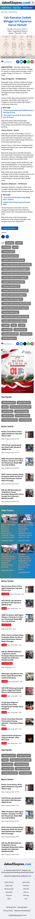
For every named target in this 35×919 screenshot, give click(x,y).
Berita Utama (6, 625)
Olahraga (26, 895)
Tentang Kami (11, 907)
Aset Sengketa (25, 420)
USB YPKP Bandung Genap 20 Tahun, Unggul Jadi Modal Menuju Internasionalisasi (12, 690)
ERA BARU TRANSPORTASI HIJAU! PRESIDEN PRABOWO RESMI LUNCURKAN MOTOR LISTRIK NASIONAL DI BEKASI (24, 562)
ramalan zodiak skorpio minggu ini (15, 308)
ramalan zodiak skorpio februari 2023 (16, 304)
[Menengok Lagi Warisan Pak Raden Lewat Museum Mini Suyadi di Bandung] (29, 677)
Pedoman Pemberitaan (22, 911)
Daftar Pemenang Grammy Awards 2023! (16, 203)
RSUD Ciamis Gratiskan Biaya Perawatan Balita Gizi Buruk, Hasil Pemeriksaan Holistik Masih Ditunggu (12, 477)
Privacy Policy (8, 911)
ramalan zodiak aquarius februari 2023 (16, 265)
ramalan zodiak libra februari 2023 (15, 291)
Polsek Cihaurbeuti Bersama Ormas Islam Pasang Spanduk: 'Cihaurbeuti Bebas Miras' (12, 722)
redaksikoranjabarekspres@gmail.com (17, 876)
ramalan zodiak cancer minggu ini (15, 278)
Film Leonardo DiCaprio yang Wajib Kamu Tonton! (16, 198)
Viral (26, 899)
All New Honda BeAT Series (20, 407)
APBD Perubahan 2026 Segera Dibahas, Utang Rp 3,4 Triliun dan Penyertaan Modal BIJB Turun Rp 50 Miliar (12, 462)
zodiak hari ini (26, 334)
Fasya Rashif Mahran (20, 29)
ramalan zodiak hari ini (11, 286)
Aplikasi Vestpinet (22, 416)
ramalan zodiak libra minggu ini (14, 295)
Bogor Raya (17, 8)
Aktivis (5, 407)
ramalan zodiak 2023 (10, 256)
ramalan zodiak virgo (10, 312)
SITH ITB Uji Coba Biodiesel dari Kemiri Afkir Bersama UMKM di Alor (11, 447)
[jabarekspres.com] (15, 3)
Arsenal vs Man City (10, 420)
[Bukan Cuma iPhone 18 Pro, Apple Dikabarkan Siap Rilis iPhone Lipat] (29, 435)
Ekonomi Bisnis (7, 663)
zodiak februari (20, 330)
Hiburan (26, 892)
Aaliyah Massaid (23, 403)
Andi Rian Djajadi (21, 411)
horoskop (6, 247)
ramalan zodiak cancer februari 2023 (16, 273)
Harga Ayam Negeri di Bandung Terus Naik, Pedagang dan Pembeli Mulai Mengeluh (12, 705)
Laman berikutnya (9, 228)
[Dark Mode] (29, 3)
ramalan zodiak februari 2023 (13, 282)
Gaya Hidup (13, 12)
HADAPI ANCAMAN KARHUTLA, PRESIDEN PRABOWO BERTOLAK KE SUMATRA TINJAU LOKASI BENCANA (8, 531)
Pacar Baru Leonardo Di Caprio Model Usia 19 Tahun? (17, 116)
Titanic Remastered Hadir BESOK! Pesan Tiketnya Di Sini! (18, 111)
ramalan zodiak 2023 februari (13, 260)
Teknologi (5, 594)
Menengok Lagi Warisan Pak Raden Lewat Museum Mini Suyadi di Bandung (12, 676)
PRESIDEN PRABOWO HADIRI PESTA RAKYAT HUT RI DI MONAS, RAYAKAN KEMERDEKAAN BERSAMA (8, 561)
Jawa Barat (9, 892)
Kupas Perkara (6, 8)
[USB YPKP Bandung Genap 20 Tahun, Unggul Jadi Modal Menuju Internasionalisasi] (29, 691)
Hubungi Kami (22, 907)
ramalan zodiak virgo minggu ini (14, 321)
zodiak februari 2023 (10, 334)
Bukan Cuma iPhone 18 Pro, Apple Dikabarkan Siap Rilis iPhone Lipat (11, 434)
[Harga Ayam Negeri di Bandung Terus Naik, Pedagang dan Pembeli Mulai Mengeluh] (29, 705)
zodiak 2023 (7, 330)
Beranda (4, 12)
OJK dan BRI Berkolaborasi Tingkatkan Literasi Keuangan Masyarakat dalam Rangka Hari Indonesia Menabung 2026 (12, 494)
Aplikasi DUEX (8, 416)
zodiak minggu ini (9, 338)
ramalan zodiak (8, 252)
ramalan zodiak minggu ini (12, 299)
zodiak (21, 325)
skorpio (5, 325)
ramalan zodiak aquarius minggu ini (15, 269)
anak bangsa (7, 411)
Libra (15, 247)
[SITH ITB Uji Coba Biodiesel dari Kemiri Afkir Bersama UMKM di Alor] (29, 448)
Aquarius (9, 243)
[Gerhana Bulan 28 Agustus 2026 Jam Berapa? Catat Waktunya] (29, 738)
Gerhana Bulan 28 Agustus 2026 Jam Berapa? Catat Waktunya (11, 737)
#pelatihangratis (8, 403)
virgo (14, 325)
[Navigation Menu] (33, 3)
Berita (4, 608)
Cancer (19, 243)
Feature (4, 681)
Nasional (9, 895)
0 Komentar (7, 62)
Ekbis (9, 899)
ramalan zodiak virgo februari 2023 (15, 317)
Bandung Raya (27, 8)
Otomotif (26, 889)
